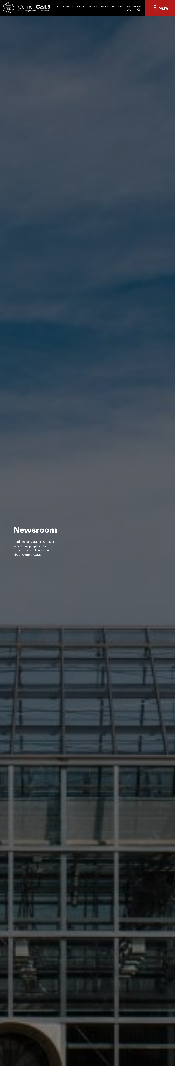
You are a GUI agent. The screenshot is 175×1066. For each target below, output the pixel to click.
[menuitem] (62, 6)
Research (79, 6)
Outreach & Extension (102, 6)
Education (63, 6)
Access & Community (132, 6)
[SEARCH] (138, 9)
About (129, 10)
